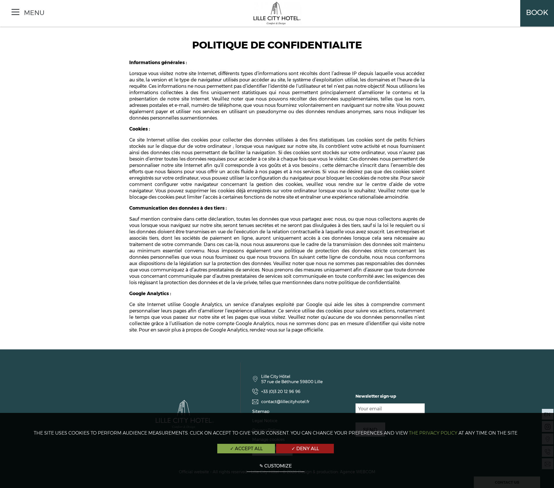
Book (537, 12)
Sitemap (260, 411)
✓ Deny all (305, 448)
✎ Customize (275, 466)
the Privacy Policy (433, 433)
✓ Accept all (246, 448)
